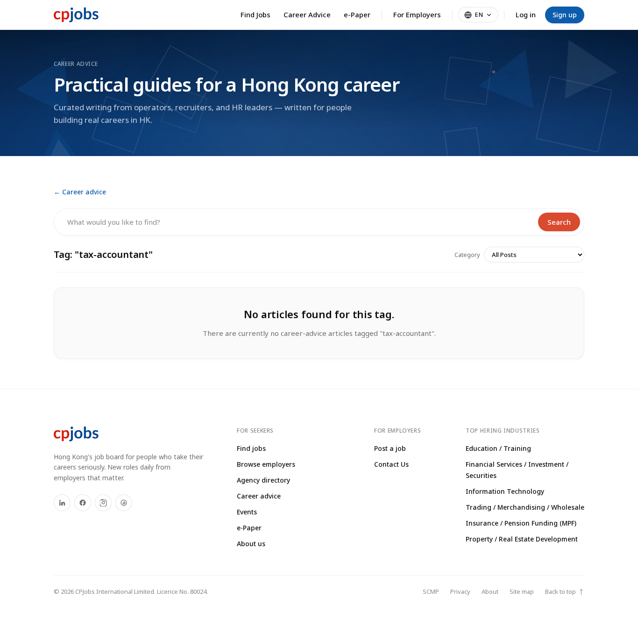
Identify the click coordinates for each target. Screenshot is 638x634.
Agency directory (263, 480)
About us (251, 543)
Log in (526, 14)
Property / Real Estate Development (522, 538)
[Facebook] (82, 502)
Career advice (259, 496)
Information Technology (505, 491)
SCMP (431, 591)
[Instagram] (103, 502)
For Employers (417, 14)
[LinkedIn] (62, 502)
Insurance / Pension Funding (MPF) (521, 523)
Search (559, 222)
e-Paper (357, 14)
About (490, 591)
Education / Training (498, 448)
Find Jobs (255, 14)
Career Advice (307, 14)
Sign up (565, 14)
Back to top (564, 591)
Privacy (460, 591)
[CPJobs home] (76, 14)
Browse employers (266, 464)
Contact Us (391, 464)
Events (247, 511)
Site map (522, 591)
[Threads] (123, 502)
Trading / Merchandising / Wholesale (525, 507)
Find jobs (251, 448)
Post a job (390, 448)
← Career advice (80, 191)
